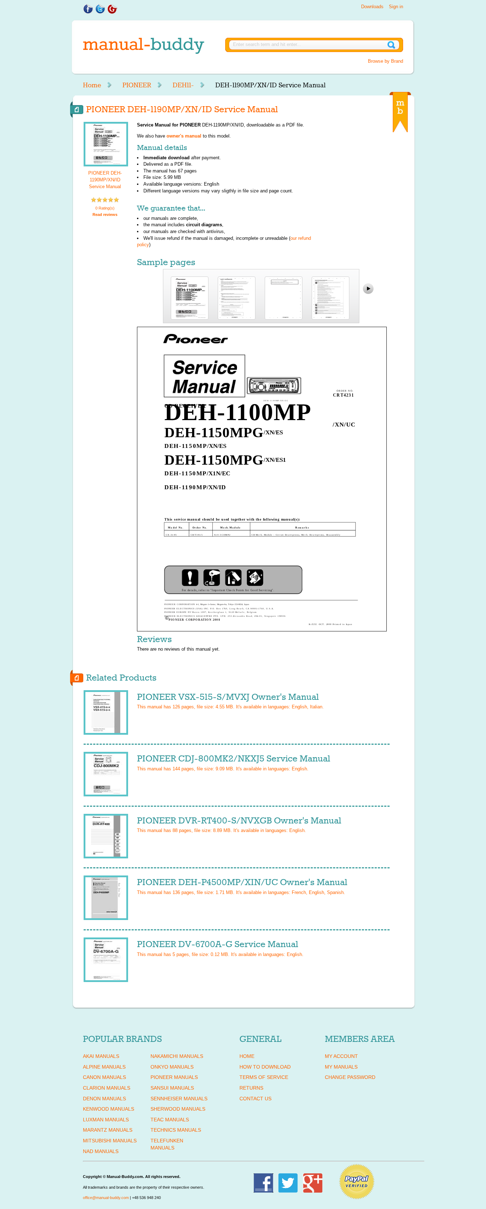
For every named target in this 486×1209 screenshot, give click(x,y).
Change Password (350, 1077)
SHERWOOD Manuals (177, 1109)
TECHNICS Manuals (175, 1130)
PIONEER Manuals (174, 1077)
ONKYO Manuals (172, 1067)
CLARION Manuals (106, 1088)
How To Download (265, 1067)
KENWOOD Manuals (108, 1109)
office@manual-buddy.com (106, 1197)
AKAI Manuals (101, 1056)
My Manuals (341, 1067)
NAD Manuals (100, 1151)
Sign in (396, 6)
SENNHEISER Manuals (178, 1098)
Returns (251, 1088)
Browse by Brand (385, 61)
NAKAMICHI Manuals (176, 1056)
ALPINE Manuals (104, 1067)
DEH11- (183, 85)
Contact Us (255, 1098)
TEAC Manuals (169, 1119)
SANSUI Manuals (172, 1088)
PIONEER (136, 85)
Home (92, 85)
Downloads (372, 6)
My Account (341, 1056)
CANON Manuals (104, 1077)
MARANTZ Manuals (107, 1130)
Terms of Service (263, 1077)
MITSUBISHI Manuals (110, 1140)
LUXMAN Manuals (106, 1119)
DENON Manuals (104, 1098)
